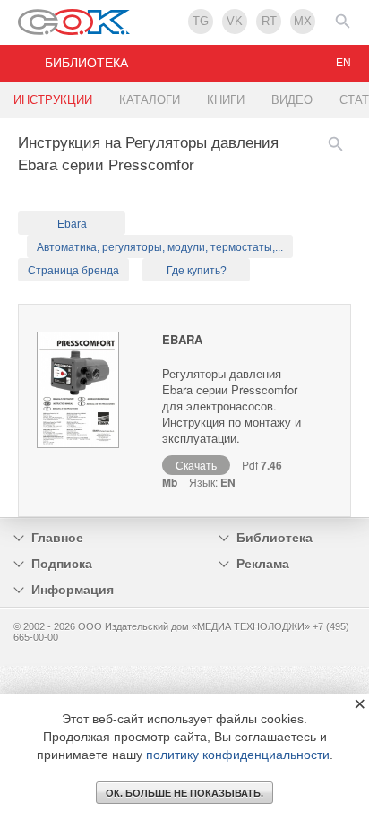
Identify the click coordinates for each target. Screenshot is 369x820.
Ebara (72, 224)
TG (201, 21)
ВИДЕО (292, 100)
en (343, 62)
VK (235, 21)
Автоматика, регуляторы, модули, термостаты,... (160, 247)
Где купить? (197, 270)
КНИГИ (226, 100)
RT (269, 21)
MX (303, 21)
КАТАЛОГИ (149, 100)
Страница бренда (73, 270)
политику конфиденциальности (238, 754)
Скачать (196, 464)
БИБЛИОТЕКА (86, 63)
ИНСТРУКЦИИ (52, 100)
